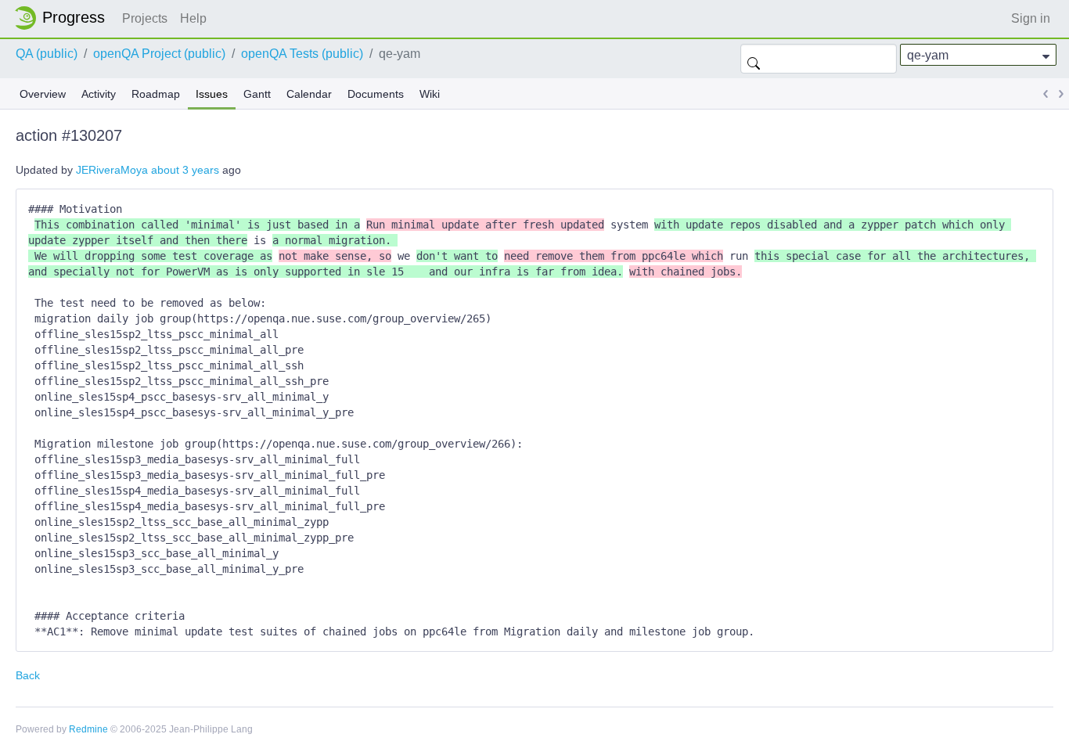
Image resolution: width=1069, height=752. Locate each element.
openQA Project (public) (159, 53)
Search (753, 58)
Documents (375, 94)
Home (64, 18)
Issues (212, 94)
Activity (98, 94)
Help (193, 18)
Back (28, 675)
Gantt (257, 94)
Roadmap (155, 94)
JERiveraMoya (112, 170)
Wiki (429, 94)
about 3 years (185, 170)
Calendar (309, 94)
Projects (144, 18)
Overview (43, 94)
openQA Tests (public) (302, 53)
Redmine (88, 729)
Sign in (1030, 18)
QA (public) (46, 53)
